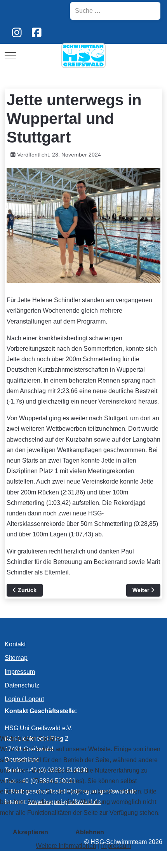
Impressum (116, 845)
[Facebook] (36, 33)
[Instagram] (17, 33)
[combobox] (115, 11)
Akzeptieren (30, 832)
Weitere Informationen (66, 845)
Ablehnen (89, 832)
